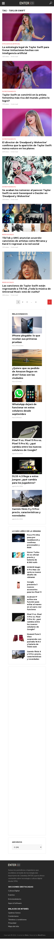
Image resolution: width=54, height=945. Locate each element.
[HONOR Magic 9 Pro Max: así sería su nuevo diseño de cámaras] (18, 570)
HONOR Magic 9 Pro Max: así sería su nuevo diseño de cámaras (34, 572)
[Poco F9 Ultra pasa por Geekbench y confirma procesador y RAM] (18, 538)
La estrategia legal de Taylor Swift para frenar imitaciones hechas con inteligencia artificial (25, 50)
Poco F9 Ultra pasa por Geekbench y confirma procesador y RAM (33, 541)
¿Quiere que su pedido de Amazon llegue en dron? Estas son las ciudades (25, 373)
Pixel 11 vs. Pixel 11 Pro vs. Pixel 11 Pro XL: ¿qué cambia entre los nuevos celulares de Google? (27, 445)
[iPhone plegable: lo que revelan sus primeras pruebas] (27, 325)
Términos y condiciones (17, 919)
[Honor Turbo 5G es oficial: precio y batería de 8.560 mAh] (18, 555)
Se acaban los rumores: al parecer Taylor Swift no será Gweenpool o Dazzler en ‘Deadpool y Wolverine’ (26, 193)
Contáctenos (13, 916)
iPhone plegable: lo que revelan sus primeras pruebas (26, 339)
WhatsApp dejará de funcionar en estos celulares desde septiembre (24, 409)
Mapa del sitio (13, 926)
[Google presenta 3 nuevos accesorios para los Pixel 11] (18, 585)
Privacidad (12, 923)
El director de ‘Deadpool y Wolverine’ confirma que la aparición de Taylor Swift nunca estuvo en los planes (27, 145)
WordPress (41, 935)
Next (49, 302)
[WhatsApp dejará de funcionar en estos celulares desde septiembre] (27, 393)
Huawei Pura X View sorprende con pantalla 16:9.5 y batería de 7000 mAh (34, 640)
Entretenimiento (9, 91)
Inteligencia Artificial (11, 44)
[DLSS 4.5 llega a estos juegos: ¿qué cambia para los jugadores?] (27, 465)
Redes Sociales (8, 234)
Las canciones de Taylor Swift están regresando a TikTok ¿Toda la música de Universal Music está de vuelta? (26, 288)
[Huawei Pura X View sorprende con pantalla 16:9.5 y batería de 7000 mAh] (18, 637)
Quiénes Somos (14, 913)
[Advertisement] (27, 750)
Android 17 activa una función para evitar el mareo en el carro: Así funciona (34, 603)
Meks (27, 935)
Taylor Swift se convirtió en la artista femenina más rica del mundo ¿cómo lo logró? (25, 97)
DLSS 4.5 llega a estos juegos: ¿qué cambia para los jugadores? (25, 479)
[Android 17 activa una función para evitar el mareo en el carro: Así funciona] (18, 600)
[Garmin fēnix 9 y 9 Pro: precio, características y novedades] (27, 498)
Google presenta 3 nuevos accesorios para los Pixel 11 (34, 587)
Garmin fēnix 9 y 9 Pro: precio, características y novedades (26, 512)
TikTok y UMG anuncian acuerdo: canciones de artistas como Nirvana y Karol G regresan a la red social (24, 241)
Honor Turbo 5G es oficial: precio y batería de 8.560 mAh (33, 557)
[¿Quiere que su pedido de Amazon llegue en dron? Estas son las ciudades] (27, 357)
